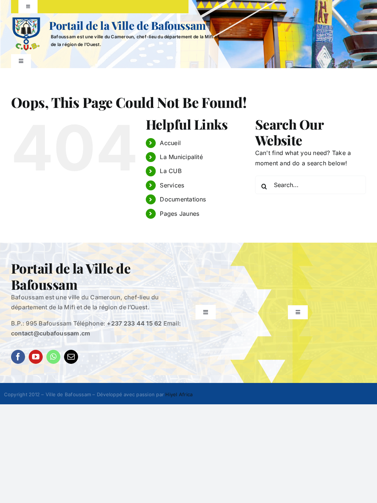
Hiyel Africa (179, 394)
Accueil (170, 143)
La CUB (170, 171)
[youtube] (36, 357)
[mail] (71, 357)
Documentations (183, 199)
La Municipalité (181, 157)
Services (172, 185)
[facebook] (18, 357)
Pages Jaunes (179, 213)
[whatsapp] (53, 357)
